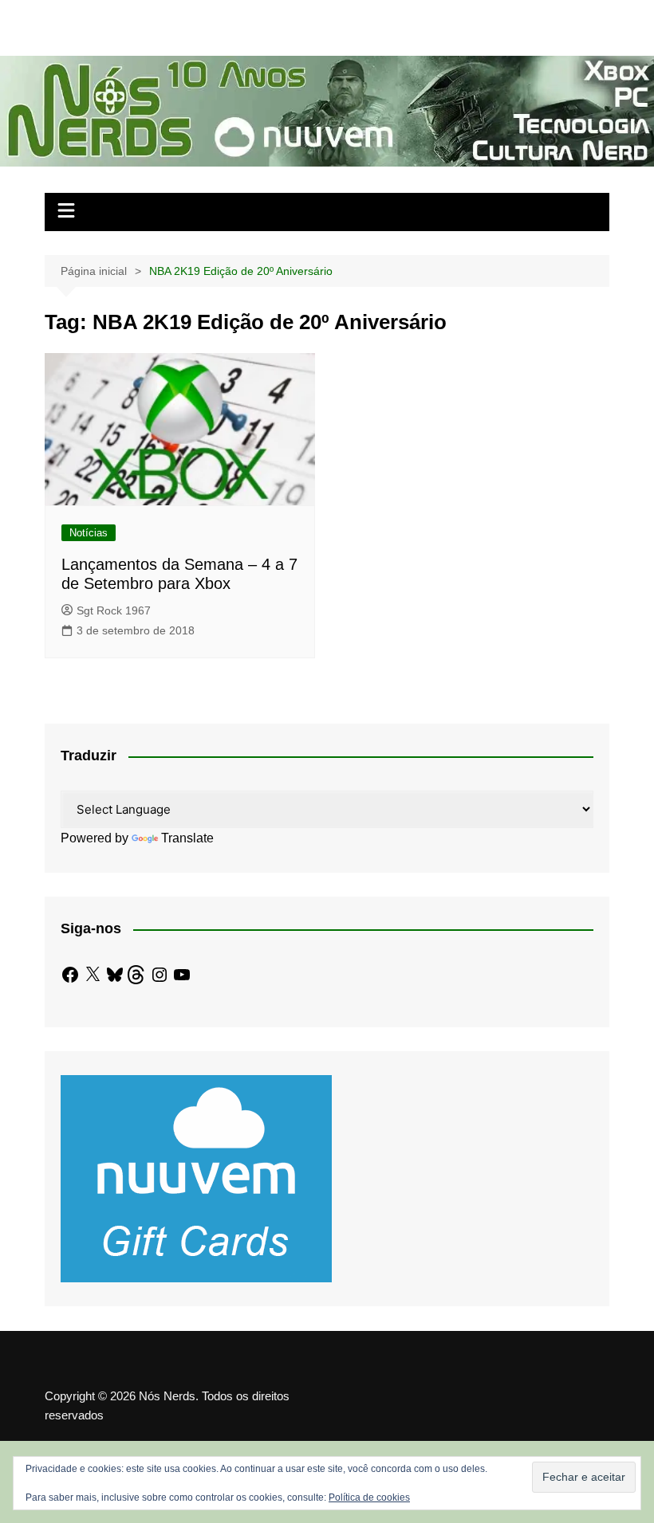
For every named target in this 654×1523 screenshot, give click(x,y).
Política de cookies (369, 1497)
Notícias (88, 533)
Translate (187, 838)
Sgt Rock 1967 (114, 610)
